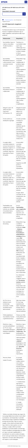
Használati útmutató (8, 11)
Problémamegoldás (9, 19)
